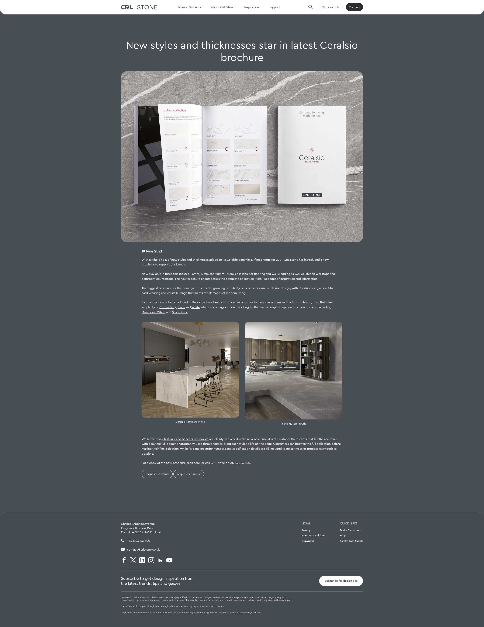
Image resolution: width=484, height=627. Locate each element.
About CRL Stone (222, 7)
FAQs (343, 535)
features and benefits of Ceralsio (186, 439)
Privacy (306, 530)
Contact (354, 7)
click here (193, 463)
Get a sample (331, 7)
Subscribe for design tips (341, 581)
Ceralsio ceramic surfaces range (249, 259)
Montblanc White (153, 312)
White (195, 307)
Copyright (308, 541)
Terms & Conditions (313, 535)
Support (274, 7)
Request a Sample (188, 474)
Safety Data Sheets (351, 541)
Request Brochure (157, 474)
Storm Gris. (180, 312)
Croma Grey (167, 307)
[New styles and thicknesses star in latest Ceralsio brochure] (242, 157)
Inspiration (251, 7)
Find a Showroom (350, 530)
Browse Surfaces (189, 7)
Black (181, 307)
